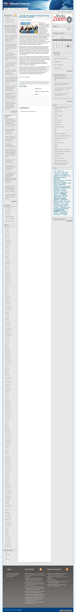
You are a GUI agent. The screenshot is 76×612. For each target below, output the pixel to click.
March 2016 (7, 321)
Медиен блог (56, 140)
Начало (6, 8)
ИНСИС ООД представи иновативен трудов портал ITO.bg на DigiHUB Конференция (10, 167)
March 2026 (7, 238)
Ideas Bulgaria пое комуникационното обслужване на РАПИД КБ (10, 145)
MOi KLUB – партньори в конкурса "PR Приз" (62, 98)
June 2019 (7, 258)
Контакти (17, 8)
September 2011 (8, 442)
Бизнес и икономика (59, 178)
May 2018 (7, 267)
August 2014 (7, 364)
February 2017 (8, 296)
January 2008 (7, 514)
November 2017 (8, 278)
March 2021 (7, 249)
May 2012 (7, 424)
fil (48, 579)
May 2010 (7, 478)
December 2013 (8, 382)
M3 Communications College (59, 126)
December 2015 (8, 328)
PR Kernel (56, 113)
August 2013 (7, 391)
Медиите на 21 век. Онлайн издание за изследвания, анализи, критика (61, 163)
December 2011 (8, 436)
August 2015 (7, 337)
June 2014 (7, 368)
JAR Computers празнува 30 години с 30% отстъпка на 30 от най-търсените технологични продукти (10, 72)
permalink (32, 83)
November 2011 (8, 438)
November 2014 (8, 357)
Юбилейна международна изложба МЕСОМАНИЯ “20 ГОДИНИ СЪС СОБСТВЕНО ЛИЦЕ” (63, 78)
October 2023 (7, 240)
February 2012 (8, 431)
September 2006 (8, 546)
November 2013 (8, 384)
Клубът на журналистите (60, 189)
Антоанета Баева (51, 581)
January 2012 (7, 433)
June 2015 (7, 341)
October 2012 (7, 413)
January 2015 (7, 353)
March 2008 (7, 512)
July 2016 (7, 312)
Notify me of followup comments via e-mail (28, 111)
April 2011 (7, 454)
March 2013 (7, 402)
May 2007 (7, 532)
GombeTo (56, 144)
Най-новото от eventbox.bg (59, 158)
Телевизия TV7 (58, 214)
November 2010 (8, 465)
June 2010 (7, 476)
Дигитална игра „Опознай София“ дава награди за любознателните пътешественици (10, 131)
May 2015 (7, 344)
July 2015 (7, 339)
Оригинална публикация (24, 77)
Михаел (49, 584)
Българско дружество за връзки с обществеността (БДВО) (62, 181)
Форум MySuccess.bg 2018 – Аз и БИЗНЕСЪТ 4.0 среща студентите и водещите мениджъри (10, 196)
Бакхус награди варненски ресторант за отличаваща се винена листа (61, 94)
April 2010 (7, 481)
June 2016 (7, 314)
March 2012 (7, 429)
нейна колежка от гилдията (53, 573)
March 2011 (7, 456)
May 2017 (7, 290)
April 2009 (7, 503)
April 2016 (7, 319)
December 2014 (8, 355)
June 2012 (7, 422)
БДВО (55, 131)
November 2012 (8, 411)
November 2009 (8, 492)
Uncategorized (8, 212)
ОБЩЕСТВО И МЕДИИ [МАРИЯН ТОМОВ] (62, 135)
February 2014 (8, 377)
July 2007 (7, 528)
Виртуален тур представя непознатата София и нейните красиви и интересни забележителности (11, 138)
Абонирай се (7, 17)
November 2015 (8, 330)
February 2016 (8, 323)
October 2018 (7, 263)
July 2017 (7, 285)
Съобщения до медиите (9, 22)
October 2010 (7, 467)
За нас (11, 8)
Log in (6, 552)
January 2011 (7, 460)
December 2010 (8, 463)
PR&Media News (8, 209)
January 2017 (7, 299)
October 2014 (7, 359)
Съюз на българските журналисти (60, 160)
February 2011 (8, 458)
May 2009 (7, 501)
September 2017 (8, 283)
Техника (65, 214)
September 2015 (8, 335)
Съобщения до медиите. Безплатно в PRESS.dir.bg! (61, 108)
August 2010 (7, 472)
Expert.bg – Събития (58, 120)
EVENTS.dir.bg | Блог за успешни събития (62, 149)
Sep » (71, 36)
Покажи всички (14, 111)
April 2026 (7, 236)
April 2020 (7, 256)
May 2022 (7, 247)
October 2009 (7, 494)
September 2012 (8, 415)
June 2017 (7, 287)
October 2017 (7, 281)
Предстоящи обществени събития (62, 201)
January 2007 (7, 541)
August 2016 (7, 310)
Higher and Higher (57, 156)
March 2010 (7, 483)
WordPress (7, 559)
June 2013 (7, 395)
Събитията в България (9, 19)
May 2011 (7, 451)
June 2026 (7, 231)
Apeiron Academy (57, 122)
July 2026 (7, 229)
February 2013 (8, 404)
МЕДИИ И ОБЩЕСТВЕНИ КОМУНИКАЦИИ (62, 151)
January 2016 (7, 326)
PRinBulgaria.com (57, 124)
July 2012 (7, 420)
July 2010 (7, 474)
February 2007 (8, 539)
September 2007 (8, 523)
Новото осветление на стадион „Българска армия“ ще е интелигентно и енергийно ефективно (11, 64)
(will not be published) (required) (42, 91)
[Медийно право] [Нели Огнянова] (60, 138)
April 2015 (7, 346)
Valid (7, 554)
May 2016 (7, 317)
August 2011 (7, 445)
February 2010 (8, 485)
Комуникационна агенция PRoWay (60, 58)
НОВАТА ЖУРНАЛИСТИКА (59, 153)
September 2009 (8, 496)
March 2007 (7, 537)
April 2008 (7, 510)
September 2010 (8, 469)
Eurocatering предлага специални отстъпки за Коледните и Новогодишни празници (62, 84)
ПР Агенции (7, 214)
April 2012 (7, 427)
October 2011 (7, 440)
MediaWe (55, 147)
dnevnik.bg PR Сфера (58, 115)
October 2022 (7, 245)
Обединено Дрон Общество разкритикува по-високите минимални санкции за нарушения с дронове (10, 88)
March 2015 (7, 348)
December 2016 (8, 301)
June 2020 (7, 254)
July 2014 (7, 366)
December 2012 (8, 409)
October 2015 (7, 332)
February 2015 (8, 350)
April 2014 (7, 373)
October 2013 (7, 386)
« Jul (54, 36)
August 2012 (7, 418)
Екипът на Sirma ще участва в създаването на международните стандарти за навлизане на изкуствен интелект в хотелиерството (11, 96)
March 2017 (7, 294)
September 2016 (8, 308)
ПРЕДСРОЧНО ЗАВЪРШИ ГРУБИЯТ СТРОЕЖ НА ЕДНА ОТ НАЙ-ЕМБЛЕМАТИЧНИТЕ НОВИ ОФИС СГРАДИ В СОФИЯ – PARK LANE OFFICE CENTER (11, 153)
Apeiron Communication (58, 64)
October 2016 (7, 305)
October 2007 (7, 521)
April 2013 (7, 400)
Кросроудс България (58, 61)
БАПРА (55, 129)
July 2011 (7, 447)
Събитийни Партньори (9, 216)
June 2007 (7, 530)
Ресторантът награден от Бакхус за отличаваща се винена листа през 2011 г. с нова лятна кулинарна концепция (63, 89)
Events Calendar (8, 207)
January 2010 (7, 487)
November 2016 (8, 303)
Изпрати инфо (24, 8)
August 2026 (7, 227)
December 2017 (8, 276)
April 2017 (7, 292)
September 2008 (8, 505)
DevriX (19, 609)
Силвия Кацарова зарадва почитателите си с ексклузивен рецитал (10, 161)
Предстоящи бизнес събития (60, 200)
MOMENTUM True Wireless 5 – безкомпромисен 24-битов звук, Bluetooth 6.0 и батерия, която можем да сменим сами (11, 30)
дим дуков (50, 576)
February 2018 (8, 272)
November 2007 (8, 519)
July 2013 (7, 393)
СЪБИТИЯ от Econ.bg (58, 111)
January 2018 (7, 274)
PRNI (29, 81)
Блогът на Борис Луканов (59, 142)
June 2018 (7, 265)
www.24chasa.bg (22, 20)
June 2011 (7, 449)
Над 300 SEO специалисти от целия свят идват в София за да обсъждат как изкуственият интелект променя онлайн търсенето (11, 47)
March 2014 (7, 375)
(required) (38, 88)
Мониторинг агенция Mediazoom (60, 133)
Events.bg (56, 117)
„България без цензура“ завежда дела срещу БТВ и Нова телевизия (34, 16)
